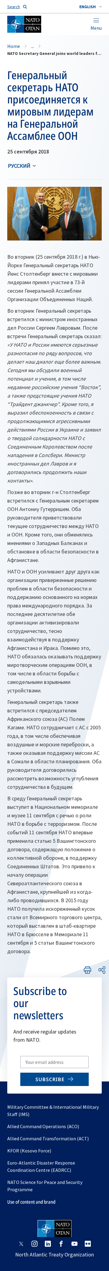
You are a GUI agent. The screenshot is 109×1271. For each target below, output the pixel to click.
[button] (90, 6)
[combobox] (90, 6)
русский (19, 165)
